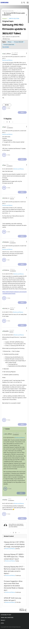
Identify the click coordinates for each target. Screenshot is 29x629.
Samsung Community (8, 11)
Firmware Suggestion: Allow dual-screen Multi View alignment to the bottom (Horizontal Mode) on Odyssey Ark (13, 585)
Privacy (3, 620)
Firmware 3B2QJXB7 (18, 42)
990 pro (9, 42)
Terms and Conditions (7, 617)
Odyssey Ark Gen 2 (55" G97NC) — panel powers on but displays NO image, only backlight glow (14, 544)
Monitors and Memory (7, 60)
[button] (24, 53)
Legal (2, 623)
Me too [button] (7, 105)
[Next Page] (12, 121)
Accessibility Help (6, 614)
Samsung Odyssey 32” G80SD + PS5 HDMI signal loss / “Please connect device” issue (14, 556)
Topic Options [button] (24, 15)
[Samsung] (4, 2)
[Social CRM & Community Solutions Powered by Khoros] (23, 609)
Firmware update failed (8, 44)
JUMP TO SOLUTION (14, 18)
